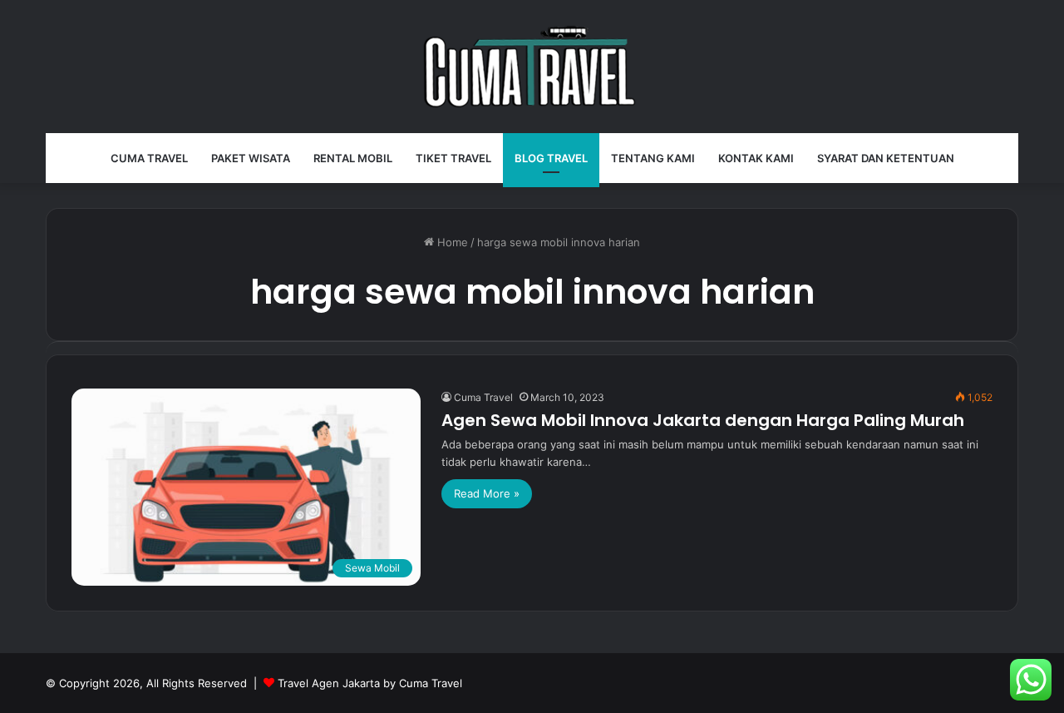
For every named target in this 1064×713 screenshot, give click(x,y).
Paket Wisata (250, 158)
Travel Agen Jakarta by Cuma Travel (370, 683)
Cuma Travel (149, 158)
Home (451, 242)
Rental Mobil (352, 158)
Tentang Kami (653, 158)
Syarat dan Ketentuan (885, 158)
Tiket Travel (453, 158)
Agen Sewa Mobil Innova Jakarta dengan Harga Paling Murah (702, 420)
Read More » (487, 493)
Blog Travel (551, 158)
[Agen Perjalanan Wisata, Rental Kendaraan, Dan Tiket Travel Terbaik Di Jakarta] (532, 66)
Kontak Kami (756, 158)
